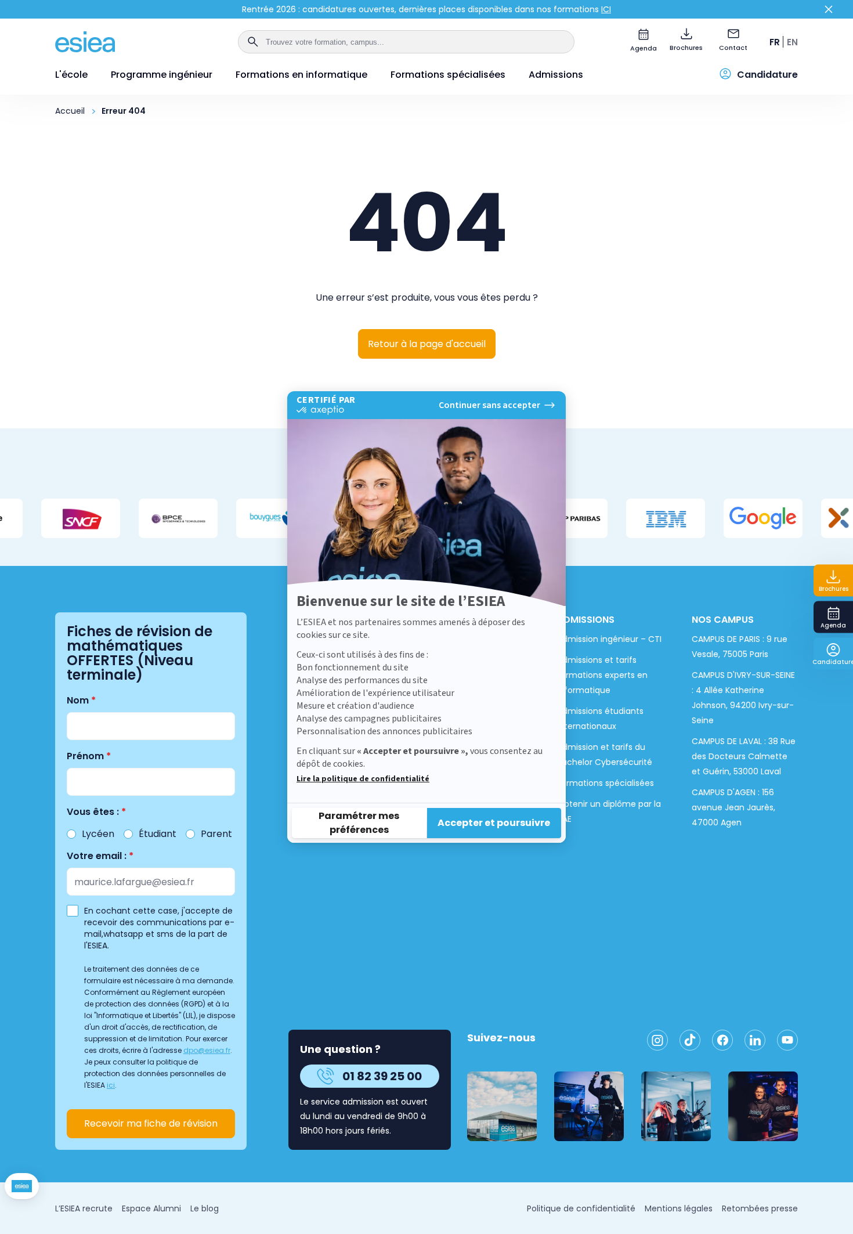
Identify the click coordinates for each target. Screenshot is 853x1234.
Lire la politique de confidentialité (363, 779)
